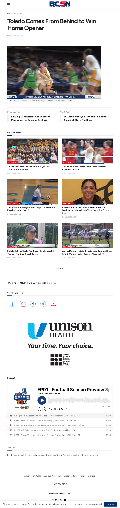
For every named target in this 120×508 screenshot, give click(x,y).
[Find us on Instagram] (56, 500)
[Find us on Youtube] (65, 500)
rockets (25, 101)
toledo (50, 101)
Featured (12, 203)
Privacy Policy (79, 476)
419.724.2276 (60, 484)
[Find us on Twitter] (60, 500)
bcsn (16, 101)
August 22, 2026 (15, 173)
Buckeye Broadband (52, 476)
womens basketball (65, 101)
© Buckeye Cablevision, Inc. (60, 493)
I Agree (110, 504)
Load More (60, 269)
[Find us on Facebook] (53, 500)
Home (9, 13)
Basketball (18, 13)
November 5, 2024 (15, 35)
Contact (91, 476)
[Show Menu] (8, 4)
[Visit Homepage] (59, 4)
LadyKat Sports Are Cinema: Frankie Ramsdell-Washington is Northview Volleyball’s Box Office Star (85, 210)
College (12, 163)
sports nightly (38, 101)
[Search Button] (111, 4)
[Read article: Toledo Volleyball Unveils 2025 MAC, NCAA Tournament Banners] (32, 151)
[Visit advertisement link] (60, 342)
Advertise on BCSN (32, 476)
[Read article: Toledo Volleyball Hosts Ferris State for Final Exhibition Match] (87, 151)
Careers (67, 476)
